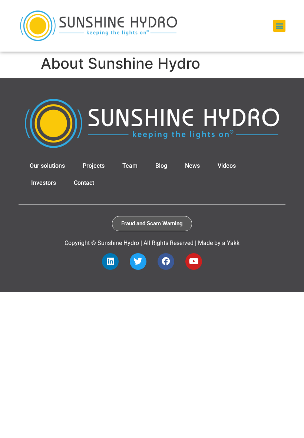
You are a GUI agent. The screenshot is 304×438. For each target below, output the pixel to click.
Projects (94, 165)
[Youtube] (193, 261)
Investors (43, 182)
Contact (84, 182)
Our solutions (47, 165)
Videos (227, 165)
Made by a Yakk (218, 242)
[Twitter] (138, 261)
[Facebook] (166, 261)
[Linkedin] (110, 261)
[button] (279, 26)
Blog (161, 165)
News (192, 165)
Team (130, 165)
